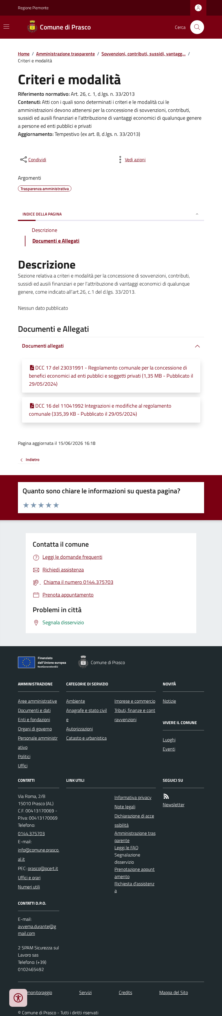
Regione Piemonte (33, 8)
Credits (125, 992)
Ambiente (75, 701)
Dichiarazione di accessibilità (134, 820)
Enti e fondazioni (34, 719)
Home (23, 53)
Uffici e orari (29, 877)
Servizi (85, 992)
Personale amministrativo (38, 742)
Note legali (124, 806)
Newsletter (173, 804)
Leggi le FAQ (126, 847)
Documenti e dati (34, 710)
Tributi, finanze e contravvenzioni (134, 715)
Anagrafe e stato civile (86, 715)
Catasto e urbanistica (86, 737)
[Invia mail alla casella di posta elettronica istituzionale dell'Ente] (38, 854)
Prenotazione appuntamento (134, 873)
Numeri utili (29, 886)
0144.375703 (31, 833)
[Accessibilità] (18, 997)
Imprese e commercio (134, 701)
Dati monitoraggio (35, 992)
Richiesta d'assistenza (134, 887)
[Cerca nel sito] (195, 27)
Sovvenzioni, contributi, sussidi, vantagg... (143, 53)
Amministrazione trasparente (65, 53)
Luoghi (169, 739)
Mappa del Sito (173, 992)
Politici (24, 756)
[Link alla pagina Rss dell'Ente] (166, 796)
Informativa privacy (132, 797)
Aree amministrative (37, 701)
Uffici (22, 765)
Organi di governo (35, 728)
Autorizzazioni (79, 728)
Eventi (169, 748)
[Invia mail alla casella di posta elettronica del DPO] (38, 930)
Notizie (169, 701)
